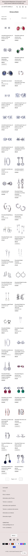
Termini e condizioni (7, 501)
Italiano (13, 535)
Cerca (4, 490)
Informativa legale (7, 516)
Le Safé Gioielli (7, 6)
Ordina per (4, 16)
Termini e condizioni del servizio (10, 509)
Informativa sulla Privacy (8, 498)
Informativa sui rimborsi (8, 512)
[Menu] (25, 6)
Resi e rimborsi (6, 494)
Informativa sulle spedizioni (9, 505)
